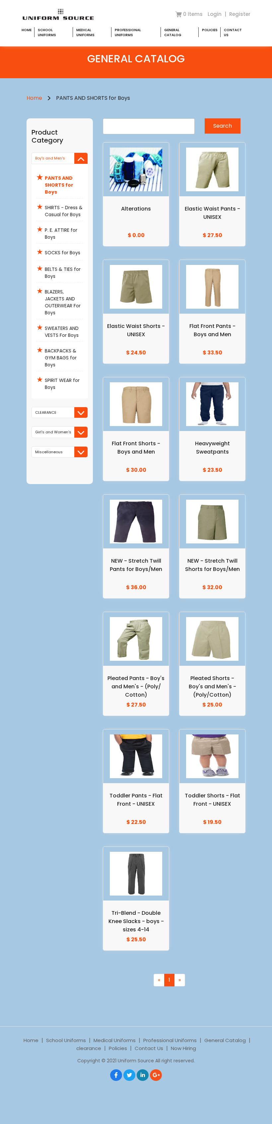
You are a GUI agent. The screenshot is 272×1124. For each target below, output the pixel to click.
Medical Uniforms (85, 32)
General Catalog (172, 32)
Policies (210, 30)
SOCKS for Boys (58, 252)
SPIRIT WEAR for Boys (58, 382)
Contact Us (149, 1048)
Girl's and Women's (53, 432)
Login (215, 14)
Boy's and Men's (50, 158)
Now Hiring (183, 1048)
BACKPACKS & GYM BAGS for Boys (56, 356)
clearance (88, 1048)
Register (239, 14)
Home (27, 30)
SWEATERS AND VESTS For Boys (57, 330)
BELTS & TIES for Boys (58, 271)
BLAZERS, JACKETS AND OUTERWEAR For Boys (58, 301)
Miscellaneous (49, 452)
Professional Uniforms (128, 32)
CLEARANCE (45, 412)
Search (222, 126)
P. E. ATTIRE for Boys (56, 232)
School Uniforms (47, 32)
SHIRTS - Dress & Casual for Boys (59, 210)
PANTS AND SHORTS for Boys (54, 183)
